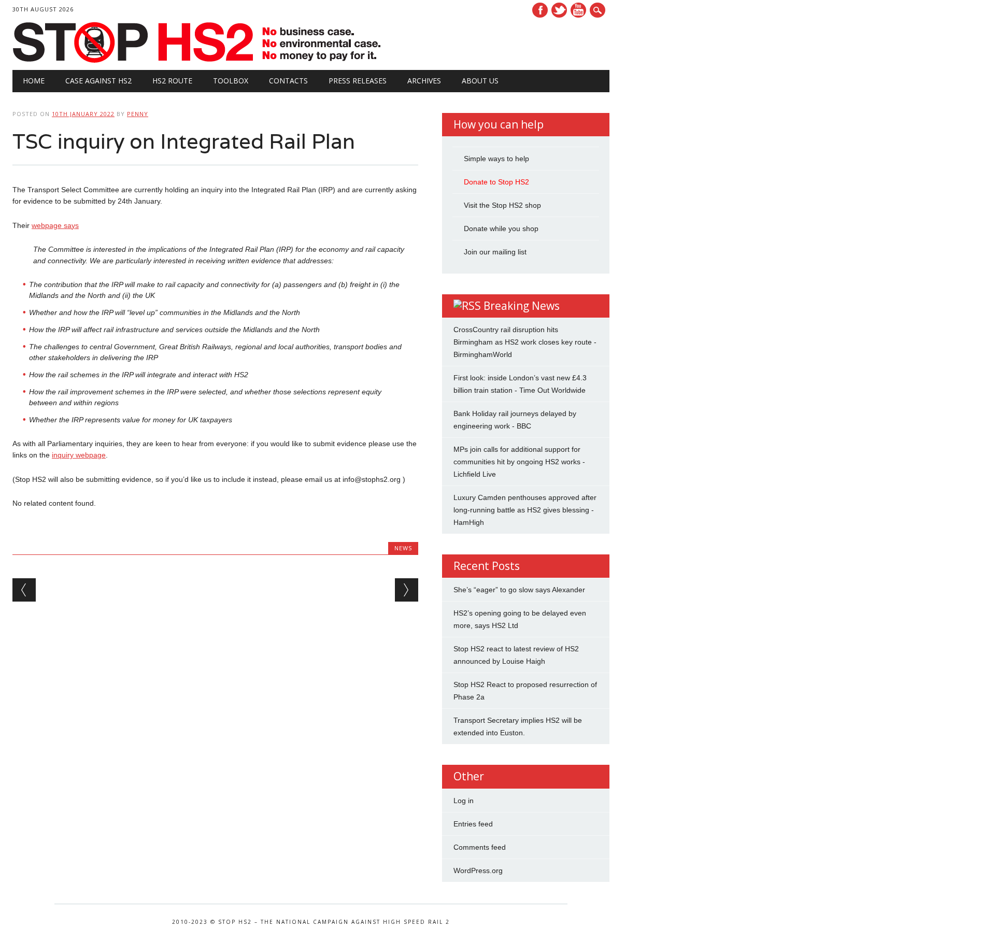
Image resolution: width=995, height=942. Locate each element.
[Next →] (406, 590)
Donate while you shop (501, 228)
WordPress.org (478, 870)
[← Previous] (24, 590)
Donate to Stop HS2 (496, 182)
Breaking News (522, 305)
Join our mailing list (495, 252)
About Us (480, 80)
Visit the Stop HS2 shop (502, 205)
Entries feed (473, 824)
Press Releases (358, 80)
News (403, 548)
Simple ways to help (496, 158)
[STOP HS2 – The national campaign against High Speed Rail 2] (198, 60)
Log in (463, 800)
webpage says (55, 225)
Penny (137, 114)
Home (34, 80)
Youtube (578, 10)
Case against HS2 (98, 80)
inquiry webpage (79, 455)
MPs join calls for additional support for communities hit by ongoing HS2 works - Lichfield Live (519, 461)
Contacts (288, 80)
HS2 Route (172, 80)
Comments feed (479, 847)
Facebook (540, 10)
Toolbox (230, 80)
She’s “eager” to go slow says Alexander (519, 590)
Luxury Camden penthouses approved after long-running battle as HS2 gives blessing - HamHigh (524, 509)
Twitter (559, 10)
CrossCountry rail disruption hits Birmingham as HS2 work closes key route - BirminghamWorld (524, 342)
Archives (424, 80)
